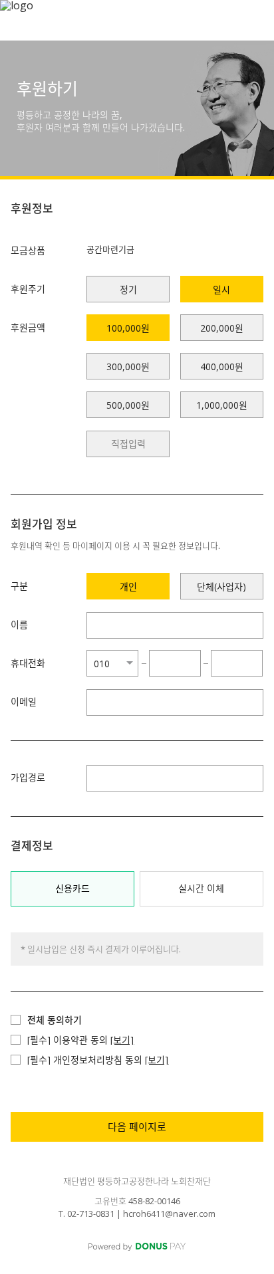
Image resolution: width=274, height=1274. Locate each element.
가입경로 (28, 777)
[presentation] (128, 444)
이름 (19, 624)
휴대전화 (28, 663)
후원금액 (28, 327)
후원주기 (28, 288)
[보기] (122, 1039)
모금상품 (28, 250)
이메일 (24, 701)
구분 (19, 586)
